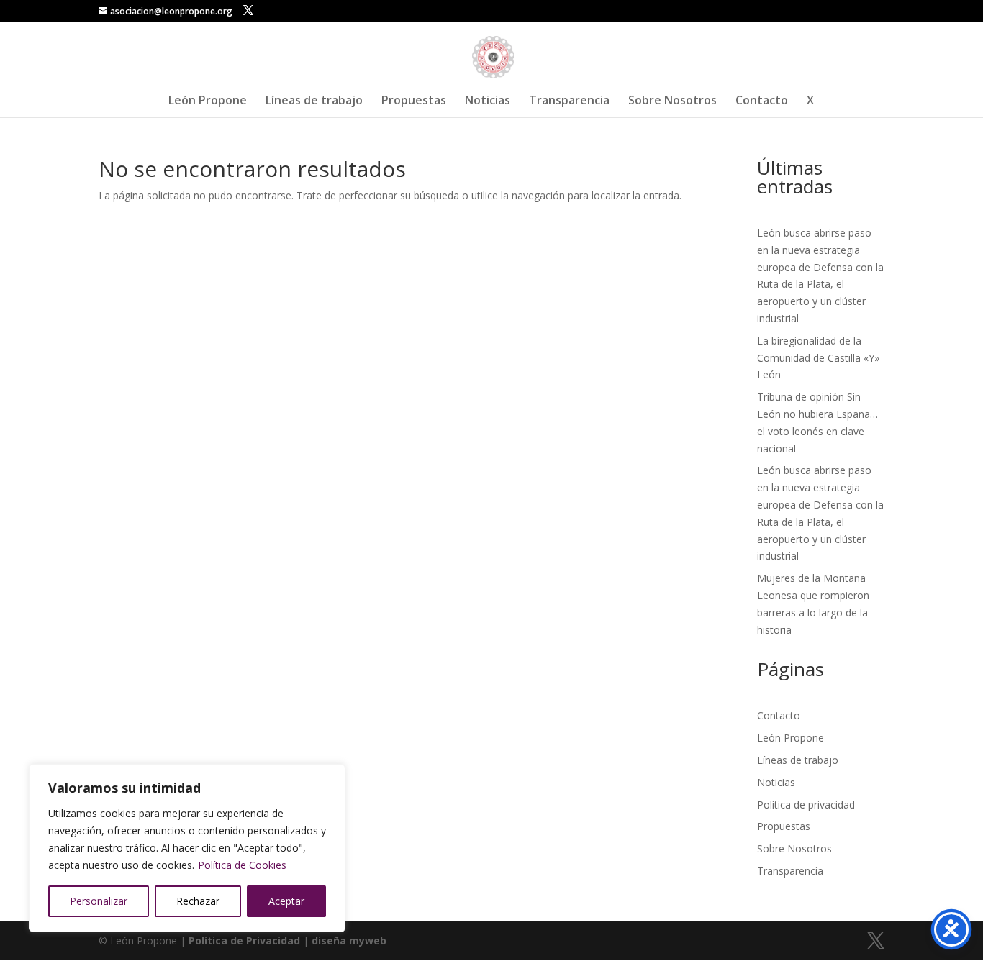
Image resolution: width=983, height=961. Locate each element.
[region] (187, 848)
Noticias (487, 101)
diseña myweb (349, 940)
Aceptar (286, 901)
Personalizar (98, 901)
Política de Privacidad (244, 940)
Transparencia (569, 101)
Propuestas (413, 101)
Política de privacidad (806, 804)
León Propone (207, 101)
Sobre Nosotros (672, 101)
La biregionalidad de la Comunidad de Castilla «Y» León (818, 358)
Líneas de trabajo (314, 101)
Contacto (761, 101)
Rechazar (197, 901)
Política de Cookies (242, 865)
